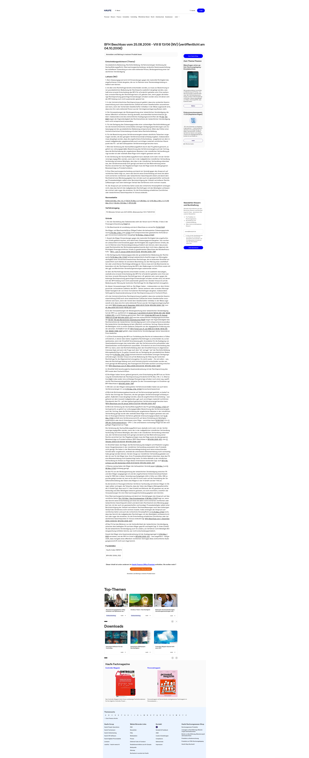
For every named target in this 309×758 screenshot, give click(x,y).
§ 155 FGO (160, 420)
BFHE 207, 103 (129, 307)
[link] (106, 17)
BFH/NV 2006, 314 (147, 463)
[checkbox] (185, 236)
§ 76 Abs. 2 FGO (158, 512)
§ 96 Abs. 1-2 (144, 201)
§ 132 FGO (160, 227)
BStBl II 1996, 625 (115, 331)
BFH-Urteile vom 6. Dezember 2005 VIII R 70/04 (131, 305)
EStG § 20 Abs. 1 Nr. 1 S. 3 (115, 201)
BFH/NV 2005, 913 (148, 403)
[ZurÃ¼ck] (172, 621)
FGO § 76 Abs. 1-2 (132, 201)
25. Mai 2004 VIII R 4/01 (114, 307)
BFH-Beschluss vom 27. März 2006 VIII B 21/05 (126, 366)
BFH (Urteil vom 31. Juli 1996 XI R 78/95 (145, 329)
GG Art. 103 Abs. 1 (121, 203)
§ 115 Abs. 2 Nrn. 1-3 (157, 201)
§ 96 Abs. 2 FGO (151, 498)
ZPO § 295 (132, 203)
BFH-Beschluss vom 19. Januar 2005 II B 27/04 (123, 403)
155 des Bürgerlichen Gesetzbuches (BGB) (129, 320)
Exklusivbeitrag (111, 615)
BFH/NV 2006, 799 (148, 252)
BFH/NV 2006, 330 (133, 441)
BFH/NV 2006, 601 (125, 521)
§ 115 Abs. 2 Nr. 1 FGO (119, 257)
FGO (125, 224)
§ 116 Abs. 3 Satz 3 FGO (145, 235)
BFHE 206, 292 (159, 313)
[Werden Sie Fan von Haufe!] (157, 727)
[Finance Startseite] (108, 10)
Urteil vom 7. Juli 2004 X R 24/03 (141, 313)
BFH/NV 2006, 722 (157, 305)
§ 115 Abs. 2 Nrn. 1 (116, 233)
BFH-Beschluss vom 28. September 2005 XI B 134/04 (136, 461)
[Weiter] (176, 621)
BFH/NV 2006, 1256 (152, 366)
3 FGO (128, 233)
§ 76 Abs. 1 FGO (160, 407)
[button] (201, 10)
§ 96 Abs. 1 (160, 466)
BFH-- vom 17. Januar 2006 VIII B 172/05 (125, 252)
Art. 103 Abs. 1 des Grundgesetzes (131, 498)
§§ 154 (161, 117)
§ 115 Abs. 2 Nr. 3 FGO (133, 389)
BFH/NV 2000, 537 (125, 317)
